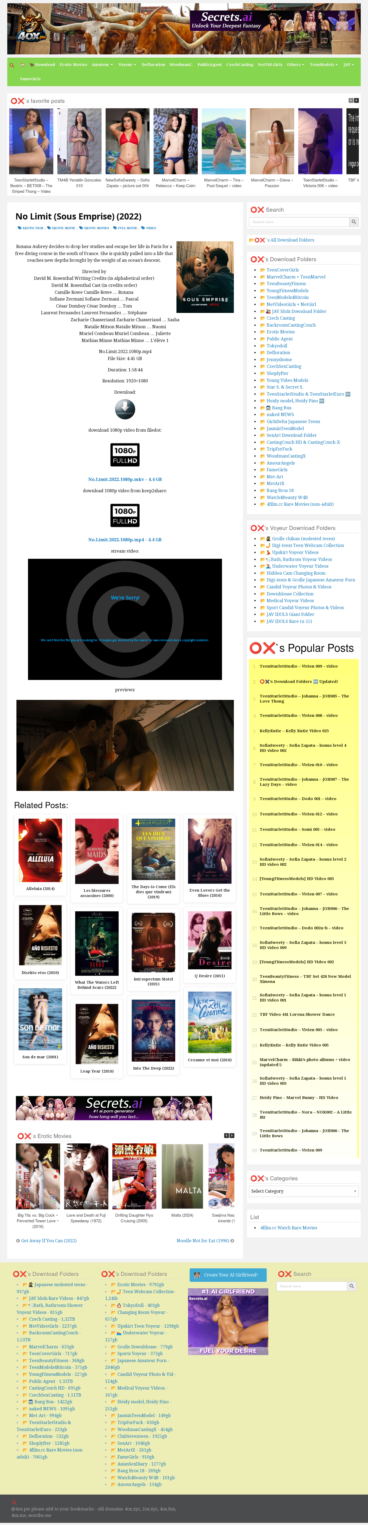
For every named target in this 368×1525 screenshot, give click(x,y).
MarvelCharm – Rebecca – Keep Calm (176, 182)
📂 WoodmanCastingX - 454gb (142, 1429)
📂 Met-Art (271, 476)
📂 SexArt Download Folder (288, 435)
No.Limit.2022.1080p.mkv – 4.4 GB (125, 479)
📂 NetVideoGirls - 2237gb (50, 1326)
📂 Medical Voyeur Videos (287, 600)
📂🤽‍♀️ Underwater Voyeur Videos (294, 566)
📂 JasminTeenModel (282, 428)
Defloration (153, 64)
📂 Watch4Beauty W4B (284, 497)
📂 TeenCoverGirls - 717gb (50, 1353)
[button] (12, 65)
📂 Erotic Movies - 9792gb (137, 1284)
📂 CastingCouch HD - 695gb (52, 1388)
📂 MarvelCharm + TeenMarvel (292, 277)
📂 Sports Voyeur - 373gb (137, 1353)
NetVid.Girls (270, 64)
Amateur (100, 64)
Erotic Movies (73, 64)
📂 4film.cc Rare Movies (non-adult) (297, 504)
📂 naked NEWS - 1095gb (49, 1408)
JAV (346, 64)
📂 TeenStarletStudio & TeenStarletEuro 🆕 (305, 394)
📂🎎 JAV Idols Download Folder (293, 311)
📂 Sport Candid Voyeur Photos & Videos (302, 607)
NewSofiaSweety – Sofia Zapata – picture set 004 (128, 182)
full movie (127, 228)
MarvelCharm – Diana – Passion (272, 182)
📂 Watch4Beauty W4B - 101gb (143, 1477)
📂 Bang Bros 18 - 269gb (136, 1470)
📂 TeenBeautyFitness (283, 283)
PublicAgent (209, 64)
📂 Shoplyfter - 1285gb (46, 1443)
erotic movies (96, 228)
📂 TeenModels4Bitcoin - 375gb (55, 1367)
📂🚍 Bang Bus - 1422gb (47, 1401)
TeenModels (322, 64)
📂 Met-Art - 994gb (42, 1415)
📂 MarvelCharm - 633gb (48, 1346)
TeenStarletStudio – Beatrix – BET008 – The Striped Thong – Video (31, 185)
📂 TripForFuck (276, 449)
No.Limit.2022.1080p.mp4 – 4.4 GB (125, 539)
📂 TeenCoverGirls (279, 270)
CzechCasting (240, 64)
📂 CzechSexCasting (280, 366)
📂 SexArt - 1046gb (130, 1443)
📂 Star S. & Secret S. (281, 387)
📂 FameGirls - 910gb (132, 1457)
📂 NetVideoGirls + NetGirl (288, 304)
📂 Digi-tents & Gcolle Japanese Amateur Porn (307, 579)
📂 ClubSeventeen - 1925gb (139, 1436)
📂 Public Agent (276, 338)
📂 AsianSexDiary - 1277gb (138, 1464)
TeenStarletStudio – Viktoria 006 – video (320, 182)
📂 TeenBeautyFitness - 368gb (53, 1360)
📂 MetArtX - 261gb (131, 1450)
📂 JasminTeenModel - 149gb (141, 1415)
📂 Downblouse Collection (287, 593)
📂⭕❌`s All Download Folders (281, 240)
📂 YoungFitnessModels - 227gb (55, 1374)
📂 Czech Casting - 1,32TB (49, 1319)
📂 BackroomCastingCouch (288, 325)
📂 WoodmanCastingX (283, 456)
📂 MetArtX (272, 483)
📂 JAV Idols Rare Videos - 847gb (56, 1298)
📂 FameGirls (273, 469)
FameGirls (30, 79)
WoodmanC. (181, 64)
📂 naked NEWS (277, 414)
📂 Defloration (275, 352)
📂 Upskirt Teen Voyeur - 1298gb (145, 1326)
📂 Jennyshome (276, 359)
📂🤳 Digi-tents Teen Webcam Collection (302, 545)
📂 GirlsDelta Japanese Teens (290, 421)
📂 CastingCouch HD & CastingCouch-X (300, 442)
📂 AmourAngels (277, 463)
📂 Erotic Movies (277, 331)
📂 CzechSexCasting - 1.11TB (52, 1395)
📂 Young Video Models (284, 380)
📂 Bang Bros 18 (277, 490)
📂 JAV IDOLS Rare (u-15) (286, 621)
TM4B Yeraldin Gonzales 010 (80, 182)
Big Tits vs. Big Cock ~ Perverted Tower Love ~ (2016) (38, 1220)
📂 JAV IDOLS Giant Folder (287, 614)
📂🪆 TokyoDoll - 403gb (135, 1305)
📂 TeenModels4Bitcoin (284, 297)
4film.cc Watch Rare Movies (288, 1227)
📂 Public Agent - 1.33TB (48, 1381)
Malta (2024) (183, 1215)
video (151, 228)
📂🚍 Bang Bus (275, 407)
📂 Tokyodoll (273, 345)
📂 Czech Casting (277, 318)
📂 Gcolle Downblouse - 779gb (142, 1346)
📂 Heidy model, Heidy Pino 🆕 (292, 400)
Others (294, 64)
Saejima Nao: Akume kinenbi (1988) (230, 1217)
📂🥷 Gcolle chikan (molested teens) (297, 538)
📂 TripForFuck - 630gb (135, 1422)
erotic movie (63, 228)
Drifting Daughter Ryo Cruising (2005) (134, 1217)
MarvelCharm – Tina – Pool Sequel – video (224, 182)
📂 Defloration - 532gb (46, 1436)
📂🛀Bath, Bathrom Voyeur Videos (296, 559)
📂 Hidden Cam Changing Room (292, 573)
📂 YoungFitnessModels (284, 290)
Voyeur (126, 64)
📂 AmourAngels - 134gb (136, 1484)
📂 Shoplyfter (274, 373)
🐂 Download (42, 64)
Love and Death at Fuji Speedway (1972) (86, 1217)
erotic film (33, 228)
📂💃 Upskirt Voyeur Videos (289, 552)
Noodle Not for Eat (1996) (203, 1240)
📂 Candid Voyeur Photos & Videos (295, 586)
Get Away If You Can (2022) (49, 1240)
